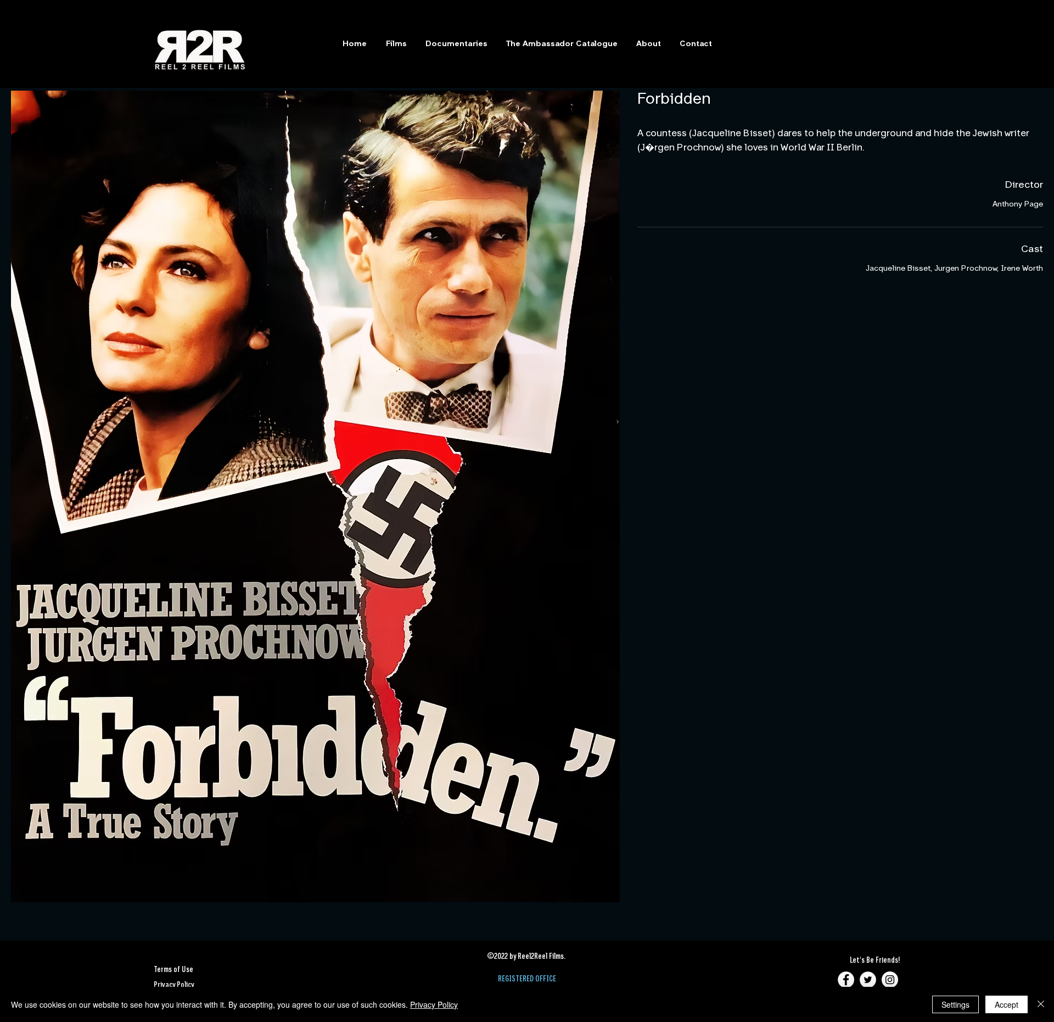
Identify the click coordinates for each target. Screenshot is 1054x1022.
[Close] (1040, 1004)
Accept (1006, 1004)
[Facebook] (846, 979)
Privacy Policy (434, 1004)
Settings (955, 1004)
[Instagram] (890, 979)
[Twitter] (868, 979)
